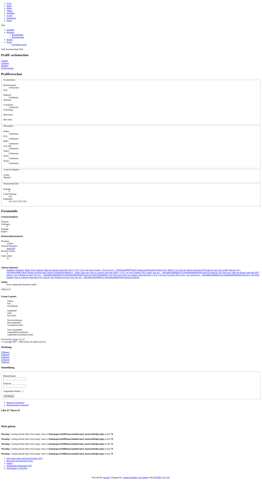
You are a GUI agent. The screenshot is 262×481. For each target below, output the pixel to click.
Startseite (10, 30)
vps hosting (143, 477)
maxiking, (11, 270)
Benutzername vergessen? (18, 405)
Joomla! (106, 477)
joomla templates (130, 477)
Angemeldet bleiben (12, 391)
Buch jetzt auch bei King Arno (20, 461)
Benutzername (9, 376)
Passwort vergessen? (15, 402)
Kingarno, (20, 270)
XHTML (157, 477)
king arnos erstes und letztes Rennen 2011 (25, 458)
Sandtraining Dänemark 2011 (19, 466)
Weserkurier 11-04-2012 (17, 468)
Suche (9, 42)
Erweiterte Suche (19, 44)
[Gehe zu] (6, 289)
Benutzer (10, 32)
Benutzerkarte (18, 37)
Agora (15, 339)
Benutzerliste (17, 35)
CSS (168, 477)
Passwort (7, 383)
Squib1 (10, 463)
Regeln (10, 40)
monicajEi (11, 248)
